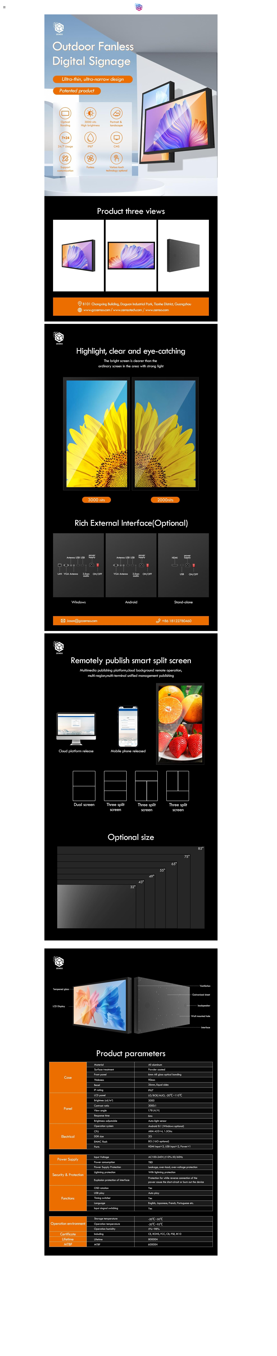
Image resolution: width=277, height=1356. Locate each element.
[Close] (198, 645)
